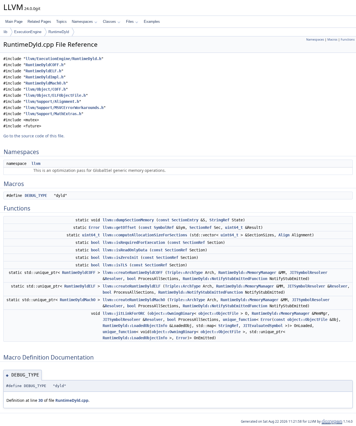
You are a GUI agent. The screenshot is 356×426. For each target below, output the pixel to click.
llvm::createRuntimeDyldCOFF (133, 272)
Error (94, 227)
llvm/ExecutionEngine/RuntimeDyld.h (63, 58)
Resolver (114, 278)
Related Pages (39, 21)
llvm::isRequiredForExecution (134, 242)
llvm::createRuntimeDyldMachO (134, 300)
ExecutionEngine (27, 32)
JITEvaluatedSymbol (263, 325)
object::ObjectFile (218, 313)
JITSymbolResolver (308, 272)
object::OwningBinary (171, 313)
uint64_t (234, 227)
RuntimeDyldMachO (77, 300)
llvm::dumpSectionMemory (128, 220)
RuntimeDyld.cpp (71, 400)
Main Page (14, 21)
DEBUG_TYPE (36, 195)
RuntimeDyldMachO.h (46, 83)
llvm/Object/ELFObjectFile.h (56, 95)
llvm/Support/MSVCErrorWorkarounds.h (64, 107)
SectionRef (200, 227)
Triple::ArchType (185, 272)
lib (5, 32)
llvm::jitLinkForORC (124, 313)
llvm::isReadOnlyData (125, 250)
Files (130, 21)
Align (284, 235)
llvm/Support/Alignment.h (52, 101)
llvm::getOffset (119, 227)
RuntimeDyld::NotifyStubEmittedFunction (225, 278)
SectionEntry (185, 220)
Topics (61, 21)
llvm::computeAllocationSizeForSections (145, 235)
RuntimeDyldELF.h (43, 71)
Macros (332, 39)
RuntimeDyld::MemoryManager (247, 272)
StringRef (219, 220)
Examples (152, 21)
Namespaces (82, 21)
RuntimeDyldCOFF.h (44, 65)
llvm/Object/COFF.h (46, 89)
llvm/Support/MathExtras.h (53, 114)
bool (95, 242)
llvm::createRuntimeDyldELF (131, 286)
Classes (109, 21)
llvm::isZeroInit (120, 257)
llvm (35, 163)
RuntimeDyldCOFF (78, 272)
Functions (348, 39)
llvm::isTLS (115, 265)
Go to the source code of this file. (34, 135)
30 (40, 400)
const (163, 220)
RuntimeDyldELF (79, 286)
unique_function (239, 319)
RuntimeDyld (58, 32)
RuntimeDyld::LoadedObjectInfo (135, 325)
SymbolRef (164, 227)
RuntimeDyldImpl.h (44, 77)
